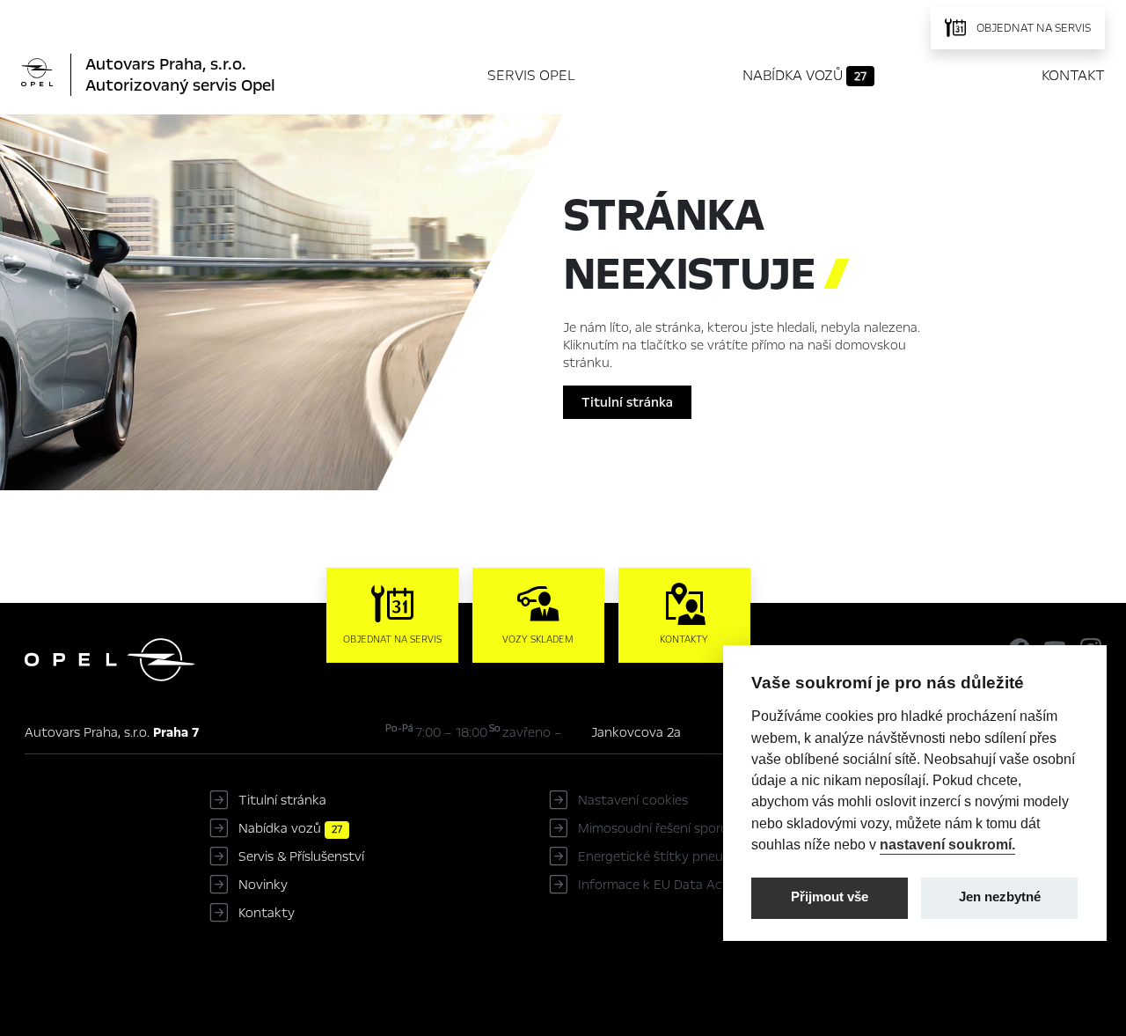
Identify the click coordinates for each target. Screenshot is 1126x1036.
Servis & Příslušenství (301, 856)
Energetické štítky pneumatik (667, 856)
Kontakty (266, 913)
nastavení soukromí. (947, 844)
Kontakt (1073, 75)
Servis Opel (531, 75)
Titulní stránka (627, 402)
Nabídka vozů (804, 75)
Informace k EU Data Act (653, 884)
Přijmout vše (829, 897)
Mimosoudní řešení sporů (653, 828)
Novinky (263, 884)
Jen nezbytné (1000, 897)
